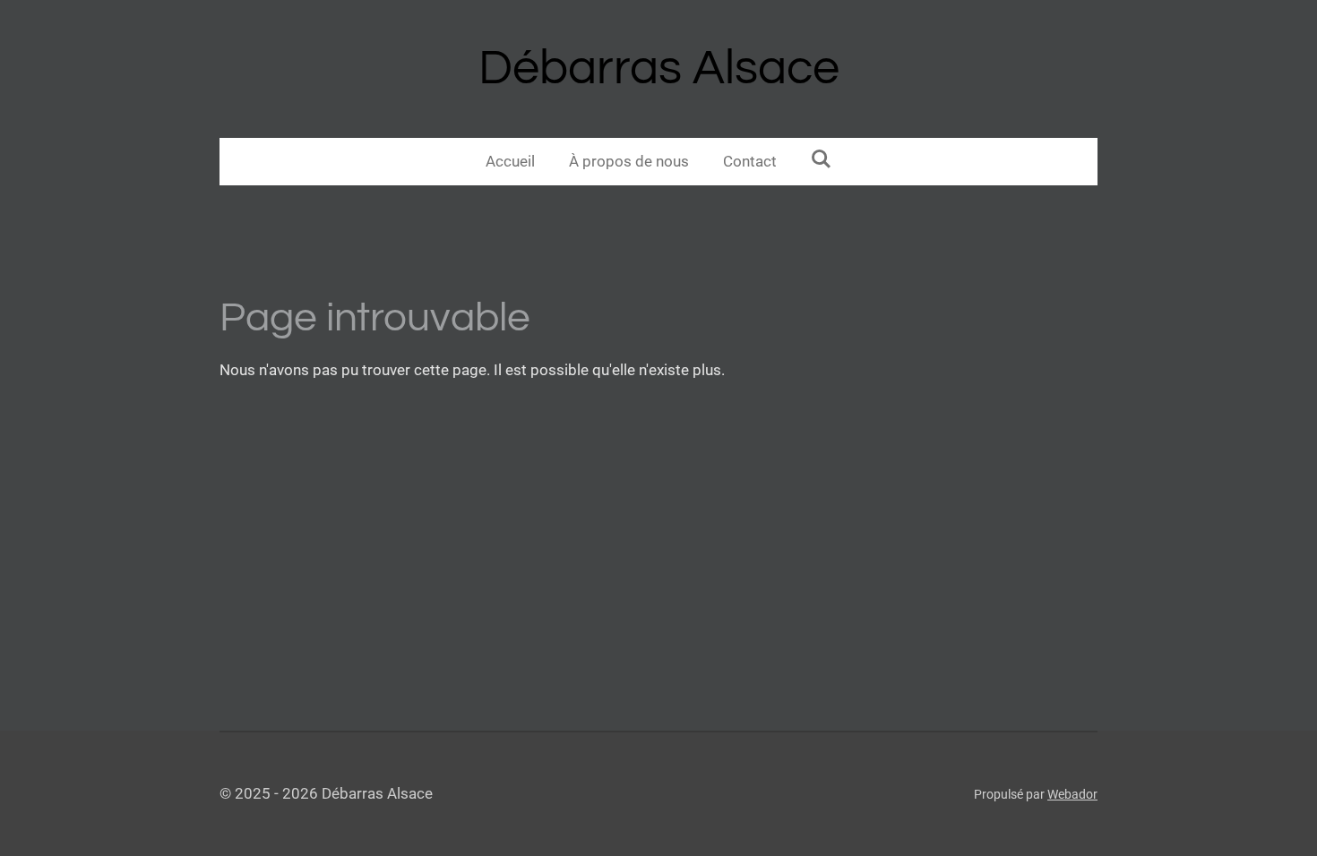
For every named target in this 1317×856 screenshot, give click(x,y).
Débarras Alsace (658, 68)
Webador (1072, 794)
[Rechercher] (821, 159)
